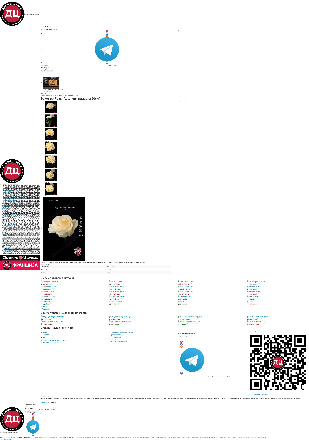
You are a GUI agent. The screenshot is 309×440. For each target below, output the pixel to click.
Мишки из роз (5, 219)
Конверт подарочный (183, 298)
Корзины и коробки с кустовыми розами (14, 198)
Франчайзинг (114, 340)
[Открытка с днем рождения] (117, 296)
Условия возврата (116, 337)
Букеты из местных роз (10, 187)
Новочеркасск (44, 65)
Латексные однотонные (10, 226)
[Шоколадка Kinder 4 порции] (48, 286)
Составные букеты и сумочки (9, 243)
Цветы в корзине (8, 202)
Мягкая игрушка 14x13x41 (254, 288)
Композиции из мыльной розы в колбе (14, 214)
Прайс (44, 337)
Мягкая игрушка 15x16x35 (116, 293)
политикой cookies (262, 437)
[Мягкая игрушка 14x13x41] (254, 286)
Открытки (4, 230)
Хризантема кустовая (9, 205)
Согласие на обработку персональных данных (55, 340)
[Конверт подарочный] (184, 296)
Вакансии (45, 339)
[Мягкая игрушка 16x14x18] (185, 291)
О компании (46, 334)
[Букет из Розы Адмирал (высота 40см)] (257, 316)
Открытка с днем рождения (116, 298)
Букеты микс (7, 192)
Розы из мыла (5, 242)
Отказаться (9, 439)
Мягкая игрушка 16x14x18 (185, 293)
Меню (1, 1)
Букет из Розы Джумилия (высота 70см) (51, 323)
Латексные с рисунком (10, 224)
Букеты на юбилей (9, 195)
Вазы (3, 240)
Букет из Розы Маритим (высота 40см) (188, 323)
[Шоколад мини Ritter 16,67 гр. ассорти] (258, 281)
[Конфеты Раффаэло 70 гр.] (186, 281)
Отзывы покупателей (48, 336)
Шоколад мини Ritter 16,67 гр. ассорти (257, 283)
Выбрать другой (48, 71)
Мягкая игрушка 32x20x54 (47, 293)
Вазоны (6, 248)
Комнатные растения (7, 245)
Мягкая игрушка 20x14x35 (254, 293)
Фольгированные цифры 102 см (12, 229)
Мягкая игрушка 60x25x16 (47, 298)
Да (42, 71)
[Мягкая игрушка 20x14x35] (254, 291)
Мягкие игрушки (8, 234)
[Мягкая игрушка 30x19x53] (116, 286)
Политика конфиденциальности (119, 341)
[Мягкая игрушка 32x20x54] (48, 291)
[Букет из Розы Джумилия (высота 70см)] (52, 321)
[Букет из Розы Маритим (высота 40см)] (189, 321)
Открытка (180, 303)
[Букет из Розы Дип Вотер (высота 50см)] (120, 321)
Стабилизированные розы (9, 221)
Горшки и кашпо (8, 250)
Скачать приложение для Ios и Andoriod (257, 394)
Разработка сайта (45, 402)
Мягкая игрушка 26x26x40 (185, 288)
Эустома (4, 218)
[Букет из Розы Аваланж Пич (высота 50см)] (52, 316)
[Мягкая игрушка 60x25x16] (48, 296)
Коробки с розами (9, 197)
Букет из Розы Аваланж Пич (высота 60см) (120, 318)
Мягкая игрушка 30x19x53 (116, 288)
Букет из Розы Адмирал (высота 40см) (257, 318)
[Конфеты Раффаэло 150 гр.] (117, 281)
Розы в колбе (7, 213)
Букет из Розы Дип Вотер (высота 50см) (119, 323)
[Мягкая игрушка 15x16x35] (116, 291)
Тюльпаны (5, 208)
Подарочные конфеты (8, 237)
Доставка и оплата (116, 334)
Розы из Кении (8, 190)
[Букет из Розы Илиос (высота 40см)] (257, 321)
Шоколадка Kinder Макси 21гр (48, 283)
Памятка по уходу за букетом (50, 342)
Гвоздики (4, 210)
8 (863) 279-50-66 (47, 91)
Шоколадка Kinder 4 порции (48, 288)
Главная (43, 95)
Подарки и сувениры (7, 239)
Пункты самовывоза (116, 336)
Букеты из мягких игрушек (11, 235)
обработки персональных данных (247, 437)
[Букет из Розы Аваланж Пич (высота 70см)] (190, 316)
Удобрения (7, 251)
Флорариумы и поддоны (10, 253)
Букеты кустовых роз (9, 193)
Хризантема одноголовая (11, 206)
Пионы (4, 216)
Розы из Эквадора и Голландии (12, 189)
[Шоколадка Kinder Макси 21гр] (49, 281)
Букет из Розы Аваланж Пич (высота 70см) (189, 318)
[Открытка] (181, 301)
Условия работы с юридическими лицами (122, 332)
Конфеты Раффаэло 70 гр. (185, 283)
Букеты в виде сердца (10, 200)
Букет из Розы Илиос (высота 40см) (256, 323)
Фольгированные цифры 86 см (12, 227)
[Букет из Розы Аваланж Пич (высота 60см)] (121, 316)
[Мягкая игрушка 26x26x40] (185, 286)
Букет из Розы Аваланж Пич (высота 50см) (52, 318)
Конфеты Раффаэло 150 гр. (116, 283)
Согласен (2, 439)
